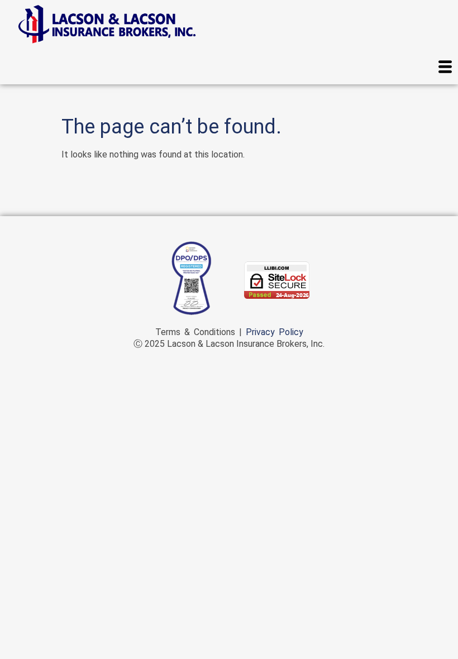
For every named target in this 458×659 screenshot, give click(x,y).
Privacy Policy (274, 332)
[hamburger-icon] (445, 68)
